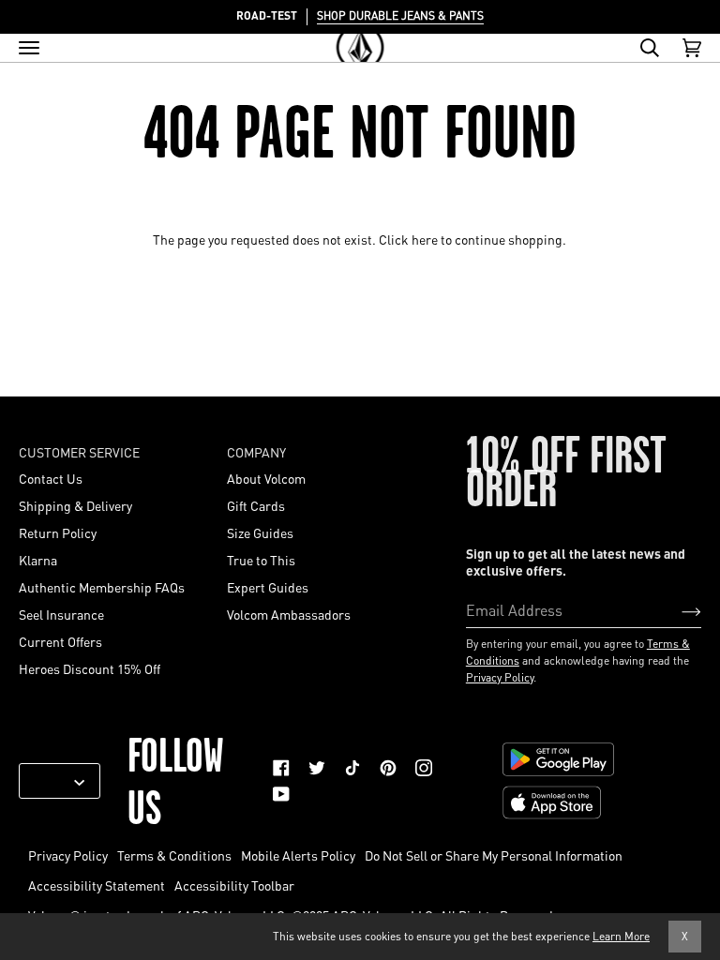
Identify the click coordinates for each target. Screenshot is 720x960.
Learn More (621, 936)
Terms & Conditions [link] (174, 855)
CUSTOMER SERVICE (79, 451)
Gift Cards (256, 505)
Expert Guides (267, 586)
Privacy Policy (499, 677)
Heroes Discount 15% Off (89, 668)
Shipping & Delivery (75, 505)
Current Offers (60, 641)
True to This (261, 559)
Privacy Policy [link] (68, 855)
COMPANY (256, 451)
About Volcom (266, 478)
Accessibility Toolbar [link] (234, 885)
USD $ (52, 780)
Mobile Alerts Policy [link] (298, 855)
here (425, 239)
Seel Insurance (61, 614)
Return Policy (58, 532)
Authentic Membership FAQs (102, 586)
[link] (281, 767)
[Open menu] (29, 47)
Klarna (38, 559)
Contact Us (50, 478)
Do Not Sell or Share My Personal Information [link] (493, 855)
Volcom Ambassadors (289, 614)
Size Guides (260, 532)
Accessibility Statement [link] (96, 885)
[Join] (676, 609)
